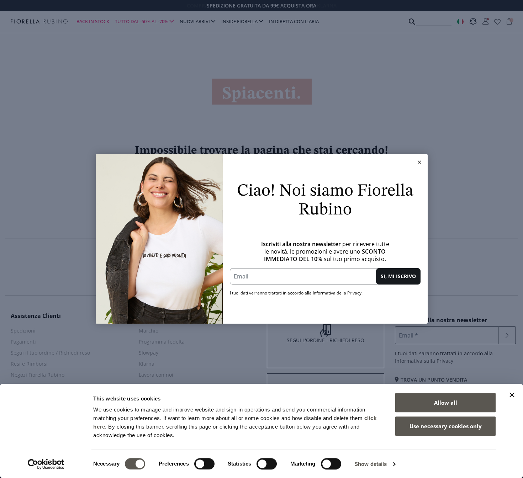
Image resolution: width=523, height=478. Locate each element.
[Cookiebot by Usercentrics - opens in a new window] (46, 464)
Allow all (445, 402)
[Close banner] (511, 394)
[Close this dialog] (419, 162)
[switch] (204, 463)
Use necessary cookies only (446, 426)
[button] (419, 162)
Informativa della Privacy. (338, 293)
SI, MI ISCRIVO (398, 276)
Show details (370, 464)
